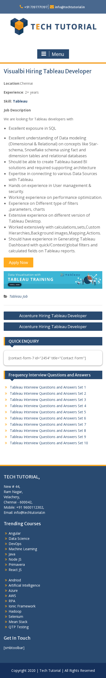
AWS (12, 595)
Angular (15, 533)
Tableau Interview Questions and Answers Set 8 (48, 430)
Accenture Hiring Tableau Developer (53, 315)
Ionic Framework (22, 606)
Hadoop (15, 611)
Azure (13, 590)
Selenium (16, 616)
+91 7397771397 (35, 7)
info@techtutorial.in (70, 7)
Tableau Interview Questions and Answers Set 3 (48, 399)
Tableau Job (18, 296)
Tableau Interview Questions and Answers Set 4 (48, 405)
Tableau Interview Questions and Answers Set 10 (49, 443)
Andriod (15, 580)
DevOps (15, 543)
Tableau (20, 101)
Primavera (17, 564)
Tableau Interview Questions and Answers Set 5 (48, 412)
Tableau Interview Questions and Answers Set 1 (48, 387)
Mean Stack (18, 621)
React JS (15, 569)
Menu (58, 54)
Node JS (15, 559)
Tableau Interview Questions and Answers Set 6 (48, 418)
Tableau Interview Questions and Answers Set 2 (48, 393)
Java (12, 554)
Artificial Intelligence (24, 585)
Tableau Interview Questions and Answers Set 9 (48, 436)
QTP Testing (19, 627)
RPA (12, 601)
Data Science (19, 538)
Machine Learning (23, 549)
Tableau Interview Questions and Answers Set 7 (48, 424)
